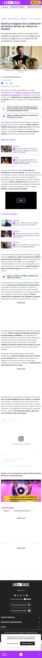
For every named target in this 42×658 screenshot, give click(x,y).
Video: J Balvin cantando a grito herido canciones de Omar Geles (25, 224)
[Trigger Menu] (2, 2)
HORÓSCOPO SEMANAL (17, 7)
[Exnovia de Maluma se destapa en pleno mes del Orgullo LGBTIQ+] (6, 245)
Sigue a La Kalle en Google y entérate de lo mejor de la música (22, 276)
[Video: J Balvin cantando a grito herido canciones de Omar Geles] (6, 223)
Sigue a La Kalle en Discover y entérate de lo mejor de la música (22, 116)
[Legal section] (39, 627)
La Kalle (3, 19)
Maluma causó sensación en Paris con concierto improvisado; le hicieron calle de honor (26, 235)
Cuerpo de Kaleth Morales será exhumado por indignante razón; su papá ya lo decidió (25, 150)
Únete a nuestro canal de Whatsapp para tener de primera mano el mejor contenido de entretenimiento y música (22, 108)
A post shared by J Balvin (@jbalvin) (21, 466)
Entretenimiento (13, 19)
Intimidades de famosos (22, 511)
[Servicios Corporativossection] (39, 622)
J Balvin (6, 511)
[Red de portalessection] (39, 617)
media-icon (21, 654)
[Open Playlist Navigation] (39, 654)
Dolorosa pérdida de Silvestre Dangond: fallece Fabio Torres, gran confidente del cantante (25, 161)
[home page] (21, 584)
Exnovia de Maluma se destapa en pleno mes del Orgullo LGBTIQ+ (26, 246)
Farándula (24, 19)
